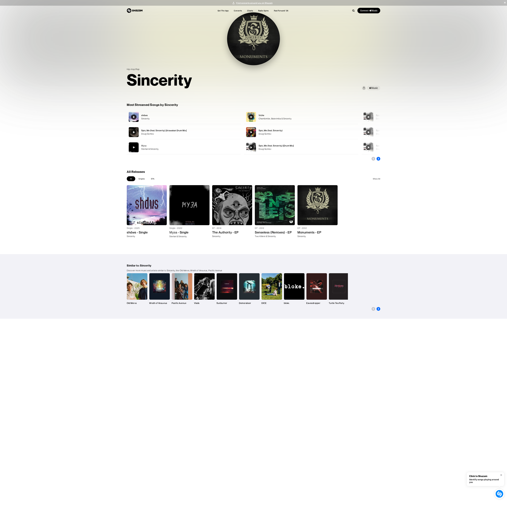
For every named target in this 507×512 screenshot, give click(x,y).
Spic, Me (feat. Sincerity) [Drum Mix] (276, 145)
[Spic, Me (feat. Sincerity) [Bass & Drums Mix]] (368, 117)
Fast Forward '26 (281, 11)
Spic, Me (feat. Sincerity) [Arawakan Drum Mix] (164, 130)
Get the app (223, 11)
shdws (144, 115)
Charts (250, 11)
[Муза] (184, 147)
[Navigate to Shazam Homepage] (135, 10)
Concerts (238, 11)
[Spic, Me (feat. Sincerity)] (301, 132)
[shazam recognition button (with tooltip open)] (499, 494)
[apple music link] (373, 88)
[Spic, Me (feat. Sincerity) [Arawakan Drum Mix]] (184, 132)
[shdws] (184, 117)
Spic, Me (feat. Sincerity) (271, 130)
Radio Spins (263, 11)
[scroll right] (378, 159)
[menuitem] (223, 11)
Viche (261, 115)
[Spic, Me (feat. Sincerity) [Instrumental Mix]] (368, 132)
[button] (505, 2)
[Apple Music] (131, 241)
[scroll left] (373, 159)
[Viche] (301, 117)
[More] (224, 117)
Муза (143, 145)
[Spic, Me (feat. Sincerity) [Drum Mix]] (301, 147)
